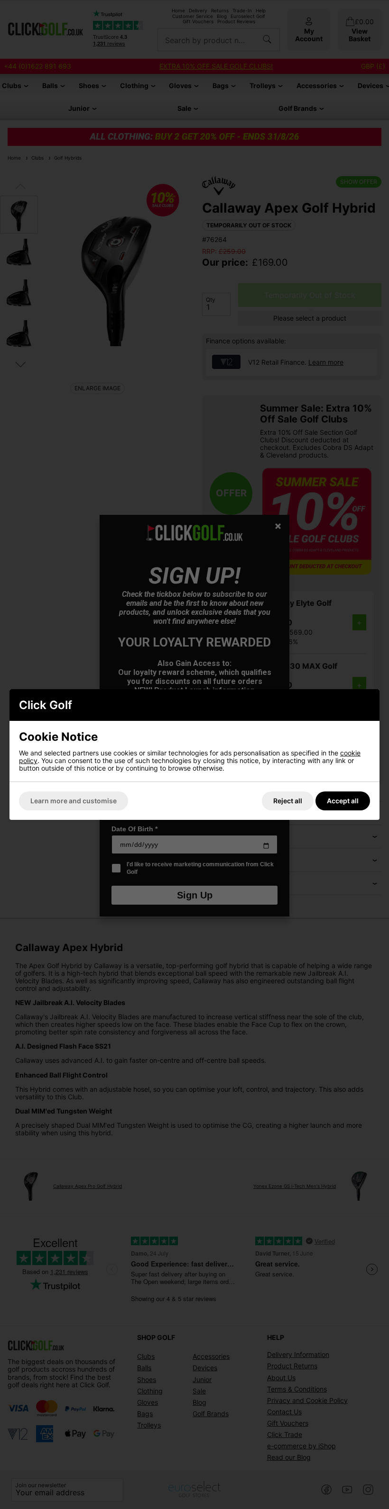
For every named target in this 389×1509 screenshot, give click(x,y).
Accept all (343, 801)
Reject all (287, 801)
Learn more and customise (73, 801)
